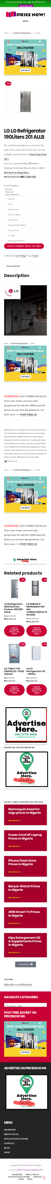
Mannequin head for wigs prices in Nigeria (24, 811)
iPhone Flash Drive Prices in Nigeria (22, 862)
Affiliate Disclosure (16, 1138)
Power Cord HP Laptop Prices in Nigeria (25, 836)
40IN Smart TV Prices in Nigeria (24, 913)
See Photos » (14, 820)
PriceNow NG (25, 13)
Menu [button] (25, 21)
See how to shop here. (16, 172)
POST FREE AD (28, 414)
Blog (7, 1147)
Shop (7, 1152)
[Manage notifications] (44, 1177)
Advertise (10, 1129)
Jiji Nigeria (36, 1170)
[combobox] (25, 1005)
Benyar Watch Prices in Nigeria (24, 888)
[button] (25, 964)
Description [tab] (13, 266)
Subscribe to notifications (18, 984)
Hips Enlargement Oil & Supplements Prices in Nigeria (25, 941)
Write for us (11, 1134)
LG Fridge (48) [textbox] (24, 1006)
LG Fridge (20, 255)
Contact (9, 1143)
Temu (35, 255)
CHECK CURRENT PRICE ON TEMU (24, 246)
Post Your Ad (26, 6)
